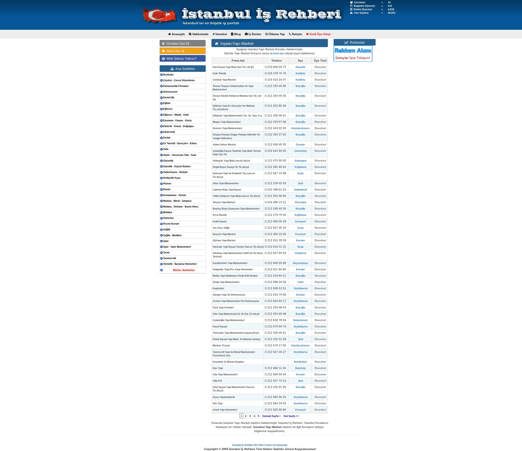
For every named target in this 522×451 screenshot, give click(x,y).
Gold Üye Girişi (320, 34)
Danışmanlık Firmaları (176, 86)
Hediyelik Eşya (171, 177)
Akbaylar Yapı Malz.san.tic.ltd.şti (231, 160)
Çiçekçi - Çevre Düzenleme (179, 80)
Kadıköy (300, 73)
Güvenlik (168, 160)
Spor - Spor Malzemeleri (177, 246)
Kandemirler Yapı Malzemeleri (230, 263)
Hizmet (167, 183)
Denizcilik (168, 97)
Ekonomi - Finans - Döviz (177, 120)
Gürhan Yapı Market (224, 240)
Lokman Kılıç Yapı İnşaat (227, 189)
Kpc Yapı (218, 368)
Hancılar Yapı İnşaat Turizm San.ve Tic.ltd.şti (238, 246)
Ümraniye (300, 202)
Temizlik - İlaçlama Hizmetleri (180, 264)
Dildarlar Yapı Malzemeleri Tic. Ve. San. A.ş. (237, 115)
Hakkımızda (200, 34)
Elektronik (169, 132)
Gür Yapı (217, 403)
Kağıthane (300, 167)
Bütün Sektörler (184, 270)
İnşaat (166, 189)
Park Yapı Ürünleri (223, 307)
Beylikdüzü (300, 361)
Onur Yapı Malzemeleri (226, 183)
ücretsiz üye (277, 53)
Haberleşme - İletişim (175, 172)
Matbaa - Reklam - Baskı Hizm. (181, 206)
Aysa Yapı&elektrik (224, 397)
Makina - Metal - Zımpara (177, 200)
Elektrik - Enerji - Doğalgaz (178, 126)
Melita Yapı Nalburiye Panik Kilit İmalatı (235, 275)
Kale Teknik (219, 73)
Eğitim (166, 103)
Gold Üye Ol (174, 51)
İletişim (296, 34)
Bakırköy (300, 368)
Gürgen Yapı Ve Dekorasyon (229, 294)
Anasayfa (178, 34)
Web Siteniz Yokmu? (181, 58)
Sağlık (166, 229)
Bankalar (168, 74)
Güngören (300, 253)
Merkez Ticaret (221, 345)
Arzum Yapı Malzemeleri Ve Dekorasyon (236, 301)
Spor (166, 241)
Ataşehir (300, 67)
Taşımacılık (169, 258)
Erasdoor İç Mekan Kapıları (228, 361)
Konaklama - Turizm (174, 195)
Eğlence (168, 108)
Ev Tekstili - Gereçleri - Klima (180, 143)
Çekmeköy (300, 151)
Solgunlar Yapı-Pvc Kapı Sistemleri (233, 269)
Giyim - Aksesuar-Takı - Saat (179, 155)
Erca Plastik (220, 215)
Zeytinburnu (300, 288)
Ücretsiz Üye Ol (177, 43)
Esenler (300, 144)
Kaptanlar (218, 288)
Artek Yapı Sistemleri (225, 409)
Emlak (166, 137)
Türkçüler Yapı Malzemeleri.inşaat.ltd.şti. (236, 332)
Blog (237, 34)
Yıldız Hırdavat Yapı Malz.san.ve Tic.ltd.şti (236, 196)
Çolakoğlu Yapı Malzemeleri (228, 320)
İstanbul (221, 34)
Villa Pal (217, 380)
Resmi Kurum (171, 223)
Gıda (165, 149)
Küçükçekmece (300, 128)
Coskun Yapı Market (224, 79)
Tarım (166, 252)
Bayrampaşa (300, 263)
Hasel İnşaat (220, 326)
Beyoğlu (300, 86)
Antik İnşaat (220, 221)
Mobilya (167, 212)
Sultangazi (300, 160)
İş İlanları (254, 34)
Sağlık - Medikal (172, 235)
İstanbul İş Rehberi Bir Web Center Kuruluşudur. (260, 445)
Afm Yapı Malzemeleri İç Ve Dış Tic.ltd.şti (236, 313)
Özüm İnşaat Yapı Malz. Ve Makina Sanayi (236, 339)
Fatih (300, 282)
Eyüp (300, 173)
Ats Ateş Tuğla (221, 227)
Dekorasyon (170, 91)
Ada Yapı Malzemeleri (225, 374)
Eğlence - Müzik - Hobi (176, 114)
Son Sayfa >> (291, 416)
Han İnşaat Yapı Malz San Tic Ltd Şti (233, 67)
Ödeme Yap (276, 34)
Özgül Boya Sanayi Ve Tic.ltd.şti (231, 167)
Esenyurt (300, 221)
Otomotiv (168, 218)
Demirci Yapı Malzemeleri (227, 128)
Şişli (300, 183)
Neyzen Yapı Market (224, 234)
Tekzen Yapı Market (224, 202)
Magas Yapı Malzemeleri (227, 122)
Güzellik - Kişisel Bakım (176, 166)
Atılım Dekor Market (224, 144)
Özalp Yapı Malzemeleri (226, 282)
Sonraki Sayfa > (271, 416)
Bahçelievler (300, 320)
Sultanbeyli (300, 189)
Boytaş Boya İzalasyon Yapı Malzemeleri (236, 208)
